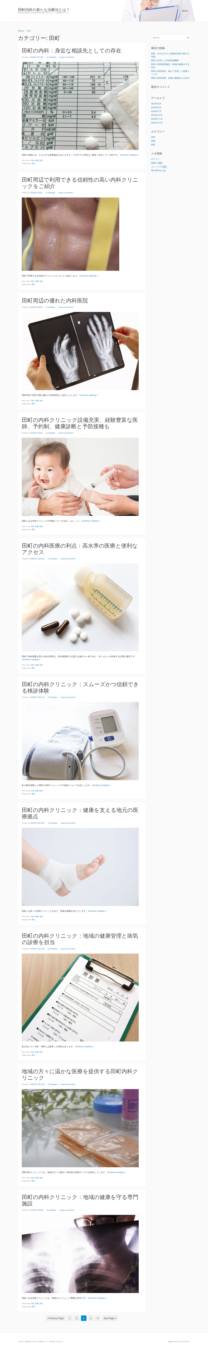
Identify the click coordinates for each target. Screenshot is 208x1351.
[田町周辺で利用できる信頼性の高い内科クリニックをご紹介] (70, 233)
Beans (171, 1341)
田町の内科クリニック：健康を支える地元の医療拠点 (80, 813)
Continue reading (128, 154)
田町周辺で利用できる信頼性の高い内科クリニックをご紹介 (80, 182)
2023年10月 (157, 122)
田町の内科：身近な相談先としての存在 (71, 50)
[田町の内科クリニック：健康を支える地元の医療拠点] (80, 866)
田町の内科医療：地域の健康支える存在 (170, 77)
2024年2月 (156, 107)
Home (185, 10)
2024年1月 (156, 111)
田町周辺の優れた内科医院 (55, 300)
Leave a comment (66, 57)
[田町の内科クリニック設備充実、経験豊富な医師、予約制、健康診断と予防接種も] (80, 476)
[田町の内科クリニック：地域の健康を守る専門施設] (80, 1253)
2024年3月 (156, 103)
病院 (33, 163)
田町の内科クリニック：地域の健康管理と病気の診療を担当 (80, 938)
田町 (41, 160)
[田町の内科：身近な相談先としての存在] (80, 105)
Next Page (109, 1318)
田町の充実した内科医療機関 (165, 60)
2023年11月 (157, 118)
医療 (37, 160)
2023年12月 (157, 114)
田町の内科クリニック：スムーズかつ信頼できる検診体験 (80, 687)
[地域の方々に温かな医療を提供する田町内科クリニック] (80, 1127)
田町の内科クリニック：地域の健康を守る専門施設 (80, 1200)
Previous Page (57, 1318)
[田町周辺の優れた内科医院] (80, 350)
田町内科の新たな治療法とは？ (44, 9)
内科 (32, 160)
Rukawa (52, 57)
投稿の (156, 162)
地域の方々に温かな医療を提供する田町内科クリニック (80, 1074)
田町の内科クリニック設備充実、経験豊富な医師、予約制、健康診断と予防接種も (80, 423)
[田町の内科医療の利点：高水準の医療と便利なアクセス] (80, 606)
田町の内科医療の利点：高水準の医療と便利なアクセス (80, 548)
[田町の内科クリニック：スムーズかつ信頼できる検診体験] (80, 740)
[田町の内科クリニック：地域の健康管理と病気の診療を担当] (80, 997)
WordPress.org (158, 170)
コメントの (159, 166)
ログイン (155, 158)
